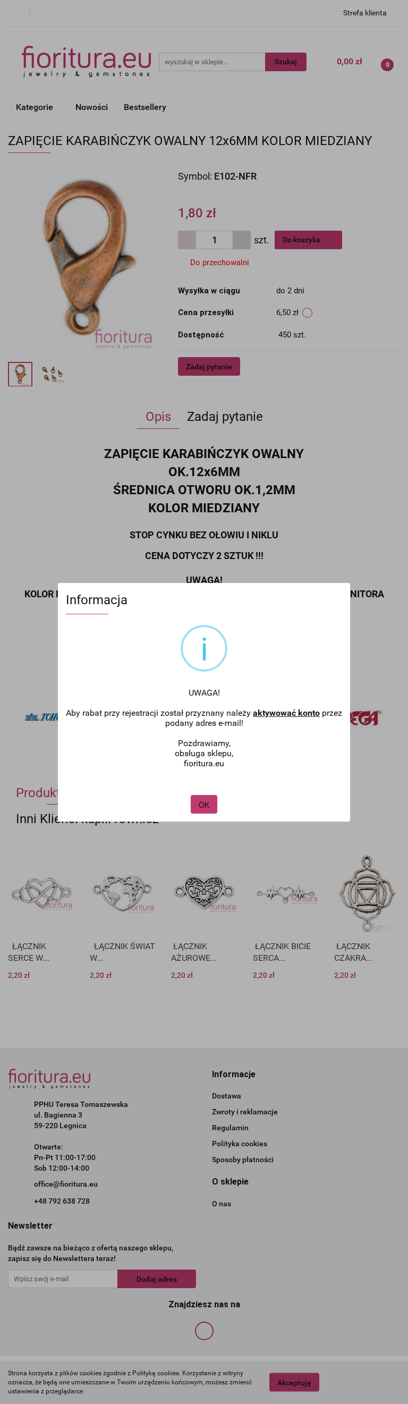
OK (204, 804)
